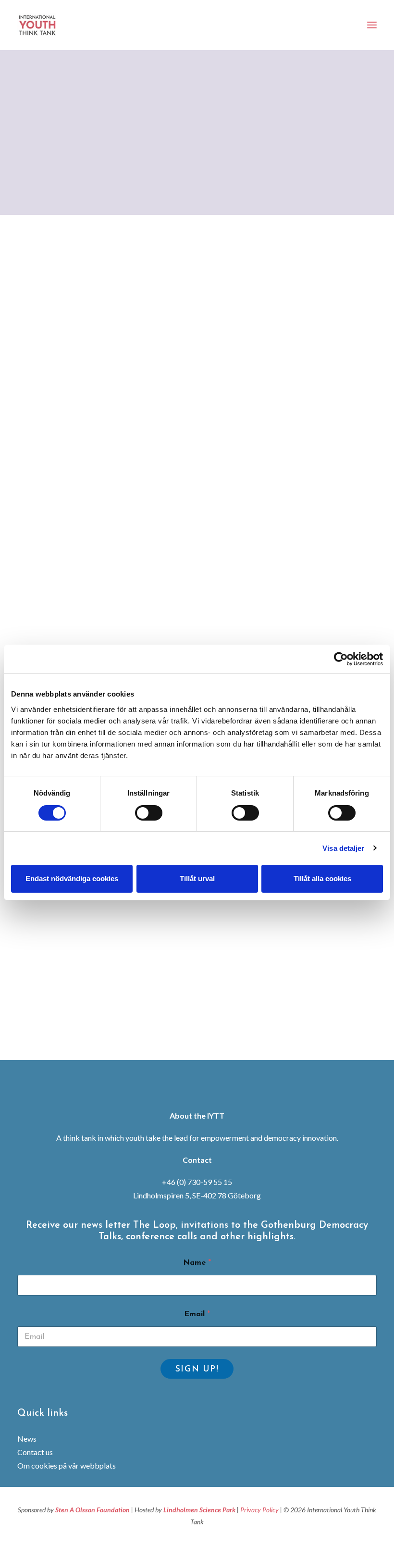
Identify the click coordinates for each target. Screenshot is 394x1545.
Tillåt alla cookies (322, 878)
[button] (372, 25)
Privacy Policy (259, 1510)
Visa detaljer (343, 848)
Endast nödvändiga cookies (71, 878)
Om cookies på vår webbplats (66, 1465)
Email (197, 1314)
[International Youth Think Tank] (38, 25)
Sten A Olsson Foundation (92, 1510)
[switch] (148, 813)
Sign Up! (197, 1369)
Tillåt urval (197, 878)
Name (197, 1263)
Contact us (35, 1452)
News (27, 1438)
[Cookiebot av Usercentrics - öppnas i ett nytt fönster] (341, 659)
